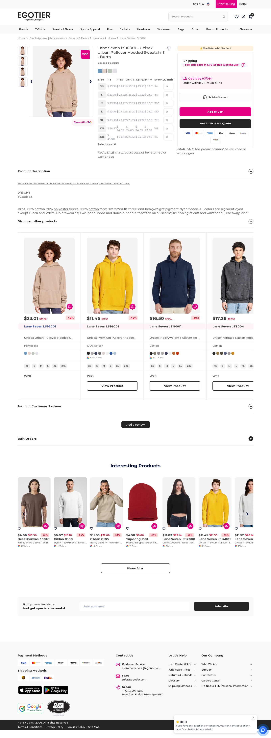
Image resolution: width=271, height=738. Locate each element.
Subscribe (221, 606)
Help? (243, 4)
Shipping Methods (180, 685)
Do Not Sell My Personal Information (224, 685)
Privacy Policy (54, 727)
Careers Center (211, 680)
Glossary (174, 680)
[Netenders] (26, 722)
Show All (133, 568)
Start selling (226, 4)
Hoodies (98, 38)
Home (22, 38)
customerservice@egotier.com (141, 668)
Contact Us (208, 675)
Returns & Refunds (180, 675)
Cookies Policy (75, 727)
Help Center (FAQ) (179, 664)
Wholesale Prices (179, 669)
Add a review (135, 424)
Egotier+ (206, 669)
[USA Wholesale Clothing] (210, 4)
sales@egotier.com (134, 679)
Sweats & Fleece (79, 38)
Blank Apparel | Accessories (47, 38)
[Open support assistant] (263, 730)
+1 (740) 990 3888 (132, 690)
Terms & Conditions (30, 727)
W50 (85, 54)
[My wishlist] (236, 16)
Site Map (94, 727)
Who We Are (209, 664)
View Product (112, 386)
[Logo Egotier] (35, 16)
